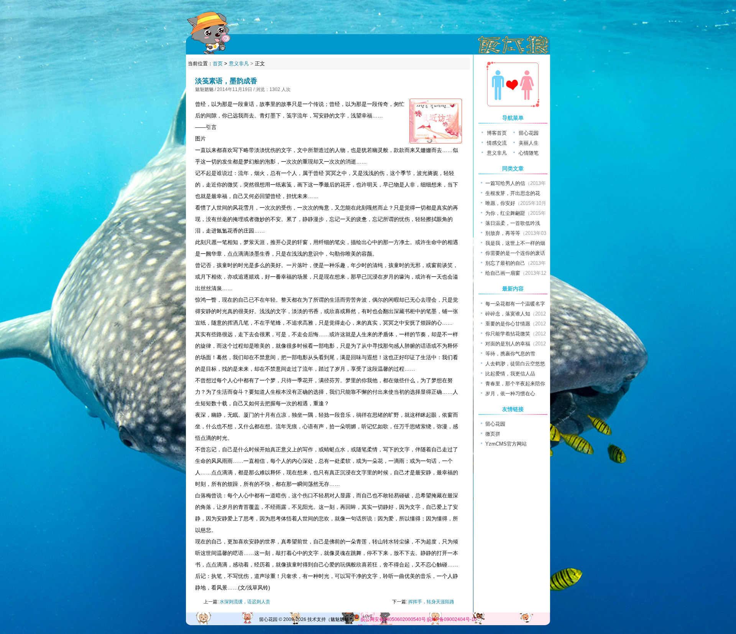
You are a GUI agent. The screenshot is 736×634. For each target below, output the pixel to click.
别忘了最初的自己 (505, 263)
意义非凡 (239, 63)
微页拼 (492, 434)
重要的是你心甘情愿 (507, 324)
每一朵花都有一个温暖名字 (515, 304)
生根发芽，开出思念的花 (512, 193)
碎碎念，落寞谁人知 (507, 314)
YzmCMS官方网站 (506, 444)
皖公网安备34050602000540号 (393, 619)
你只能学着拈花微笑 (507, 334)
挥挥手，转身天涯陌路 (431, 601)
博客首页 (497, 133)
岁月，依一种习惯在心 (510, 393)
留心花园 (529, 133)
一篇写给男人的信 (505, 183)
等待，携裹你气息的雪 (510, 354)
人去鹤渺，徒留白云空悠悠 (515, 364)
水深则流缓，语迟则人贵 (245, 601)
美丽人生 (529, 143)
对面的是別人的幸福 (507, 344)
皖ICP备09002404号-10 (452, 619)
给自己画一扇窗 (502, 273)
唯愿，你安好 (500, 203)
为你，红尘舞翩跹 (505, 213)
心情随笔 (529, 153)
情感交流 (497, 143)
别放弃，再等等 (502, 233)
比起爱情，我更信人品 (510, 373)
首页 (218, 63)
